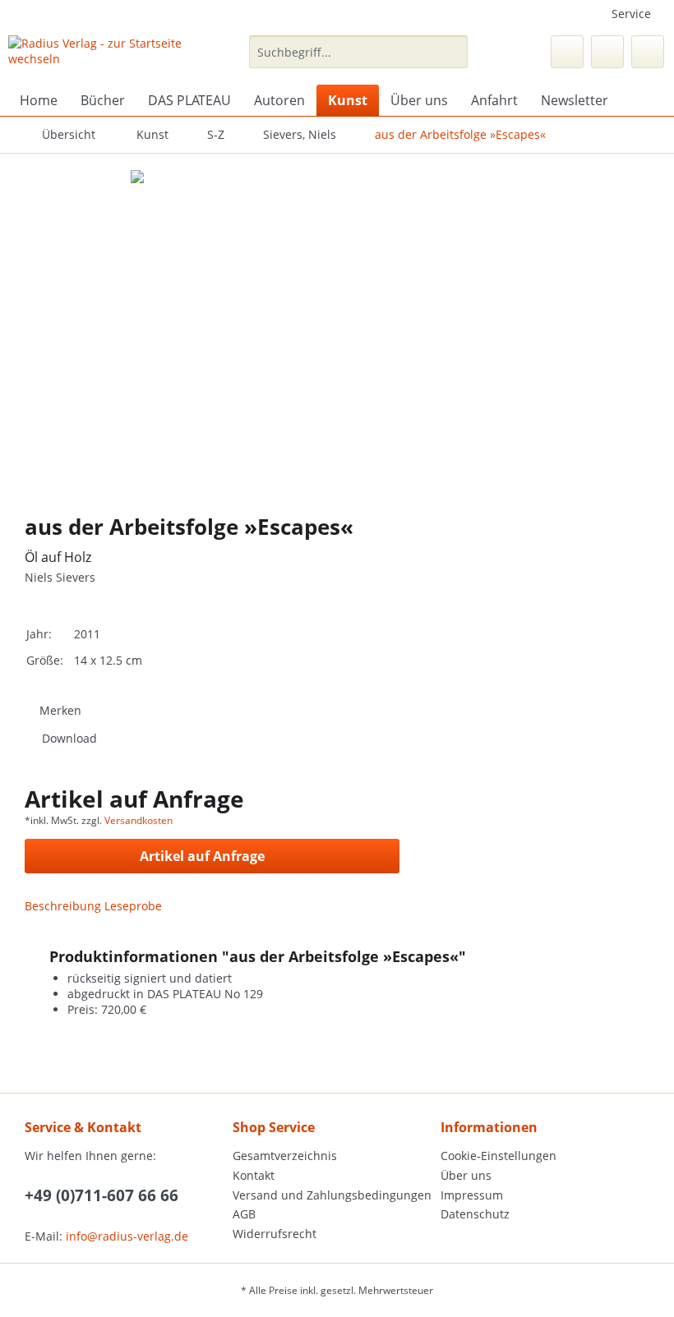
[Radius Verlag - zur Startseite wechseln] (101, 55)
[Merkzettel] (567, 51)
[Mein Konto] (607, 51)
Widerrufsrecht (274, 1233)
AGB (244, 1214)
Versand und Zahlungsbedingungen (332, 1195)
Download (69, 738)
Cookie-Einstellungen (498, 1155)
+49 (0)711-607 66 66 (101, 1195)
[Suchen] (452, 51)
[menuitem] (359, 59)
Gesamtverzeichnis (285, 1155)
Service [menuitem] (631, 13)
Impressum (472, 1195)
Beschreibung (63, 906)
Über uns (466, 1175)
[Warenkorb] (647, 51)
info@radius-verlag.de (127, 1236)
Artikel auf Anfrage (202, 856)
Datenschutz (475, 1214)
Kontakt (254, 1175)
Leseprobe (133, 906)
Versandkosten (138, 820)
